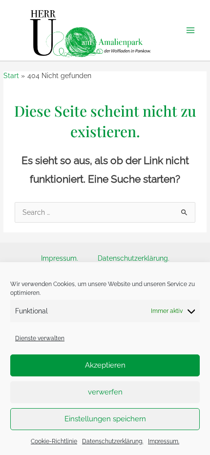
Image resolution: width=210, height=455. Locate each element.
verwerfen (105, 392)
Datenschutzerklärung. (112, 441)
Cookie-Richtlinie (54, 441)
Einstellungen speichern (105, 418)
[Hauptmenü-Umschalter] (191, 31)
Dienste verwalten (39, 338)
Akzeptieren (105, 365)
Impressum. (163, 441)
